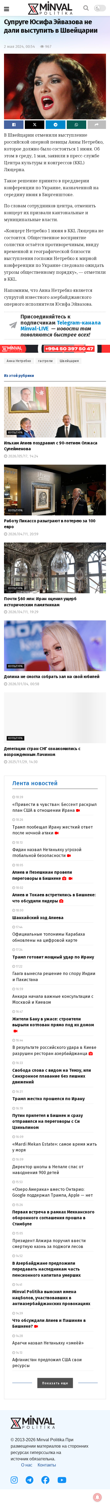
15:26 (19, 1205)
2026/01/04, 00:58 (23, 684)
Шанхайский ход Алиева (38, 917)
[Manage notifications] (97, 1497)
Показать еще (55, 1383)
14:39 (19, 1313)
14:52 (19, 1256)
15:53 (19, 1182)
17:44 (18, 927)
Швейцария (69, 361)
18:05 (19, 865)
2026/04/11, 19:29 (22, 612)
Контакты (47, 1465)
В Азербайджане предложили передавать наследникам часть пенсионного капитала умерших (46, 1269)
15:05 (19, 1233)
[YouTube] (61, 1480)
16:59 (19, 989)
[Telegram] (29, 1480)
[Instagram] (14, 1480)
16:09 (19, 1137)
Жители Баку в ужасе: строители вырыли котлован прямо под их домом (53, 1021)
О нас (26, 1465)
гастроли (45, 361)
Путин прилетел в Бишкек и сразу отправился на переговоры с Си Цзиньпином (47, 1121)
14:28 (19, 1336)
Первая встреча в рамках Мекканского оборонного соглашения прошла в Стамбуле (53, 1217)
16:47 (19, 1012)
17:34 (18, 950)
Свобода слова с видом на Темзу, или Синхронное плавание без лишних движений (51, 1076)
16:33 (19, 1063)
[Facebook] (45, 1480)
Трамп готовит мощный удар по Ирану (53, 957)
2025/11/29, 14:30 (22, 762)
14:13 (18, 1353)
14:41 (18, 1285)
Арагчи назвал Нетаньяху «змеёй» (48, 1343)
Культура (15, 432)
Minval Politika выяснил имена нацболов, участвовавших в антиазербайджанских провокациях (51, 1297)
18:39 (19, 797)
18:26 (19, 820)
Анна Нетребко (19, 361)
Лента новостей (35, 783)
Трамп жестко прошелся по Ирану (48, 1098)
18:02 (19, 888)
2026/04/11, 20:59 (22, 534)
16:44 (19, 1040)
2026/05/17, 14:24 (22, 456)
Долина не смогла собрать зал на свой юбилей (51, 676)
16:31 (19, 1092)
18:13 (19, 842)
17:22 (18, 966)
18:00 (19, 910)
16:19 (19, 1108)
